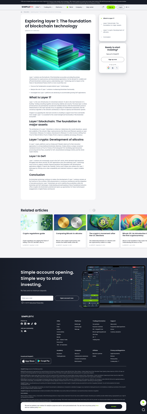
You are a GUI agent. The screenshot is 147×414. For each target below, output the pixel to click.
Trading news (96, 339)
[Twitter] (22, 331)
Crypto (58, 324)
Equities (59, 334)
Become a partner (97, 353)
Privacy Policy (40, 302)
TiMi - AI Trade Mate (62, 345)
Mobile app (77, 324)
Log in (120, 7)
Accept (113, 406)
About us (77, 353)
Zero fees (95, 334)
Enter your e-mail (27, 298)
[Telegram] (35, 324)
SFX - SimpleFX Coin (98, 329)
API (93, 337)
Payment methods (98, 326)
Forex (58, 326)
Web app (77, 329)
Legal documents (115, 353)
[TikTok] (32, 324)
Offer (58, 321)
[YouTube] (29, 324)
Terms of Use (33, 302)
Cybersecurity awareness (81, 356)
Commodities (60, 332)
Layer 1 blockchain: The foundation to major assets (112, 24)
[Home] (21, 12)
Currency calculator (116, 332)
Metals (58, 337)
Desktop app (78, 326)
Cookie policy (114, 361)
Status (112, 329)
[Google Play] (43, 363)
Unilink (94, 356)
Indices (58, 329)
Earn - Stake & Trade (62, 339)
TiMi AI (71, 7)
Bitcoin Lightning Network (99, 332)
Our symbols (96, 324)
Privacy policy (114, 358)
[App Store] (28, 363)
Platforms (78, 321)
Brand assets (78, 361)
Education (26, 12)
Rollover (113, 356)
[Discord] (25, 331)
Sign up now (112, 59)
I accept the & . (34, 302)
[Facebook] (22, 324)
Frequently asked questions (118, 326)
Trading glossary (61, 356)
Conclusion (107, 37)
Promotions (60, 342)
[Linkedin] (25, 324)
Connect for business (80, 358)
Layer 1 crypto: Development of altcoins (113, 31)
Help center (89, 7)
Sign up (111, 7)
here (97, 405)
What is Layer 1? (108, 18)
